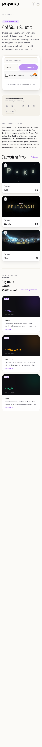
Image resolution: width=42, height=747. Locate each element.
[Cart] (33, 4)
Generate (30, 67)
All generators (9, 14)
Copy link (11, 111)
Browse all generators (29, 290)
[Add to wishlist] (5, 165)
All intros (34, 157)
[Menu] (38, 4)
